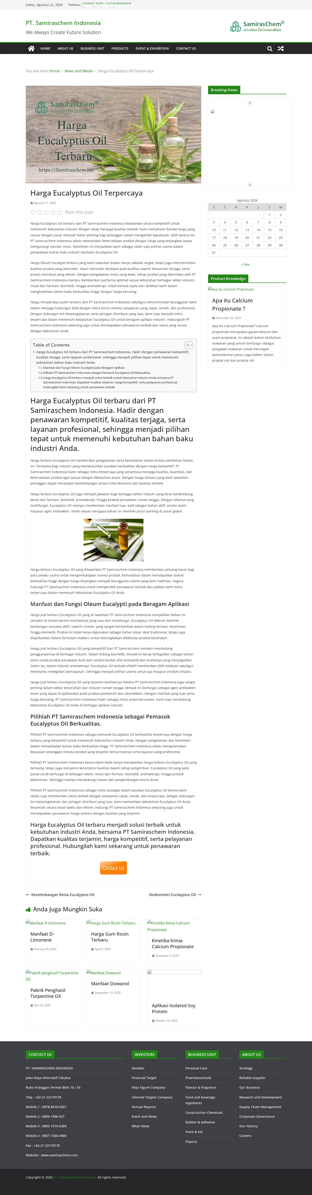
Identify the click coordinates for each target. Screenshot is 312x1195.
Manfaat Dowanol (110, 983)
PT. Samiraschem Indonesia (63, 23)
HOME (45, 48)
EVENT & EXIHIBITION (152, 48)
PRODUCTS (119, 48)
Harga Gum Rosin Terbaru (110, 937)
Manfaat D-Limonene (42, 937)
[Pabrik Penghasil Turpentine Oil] (53, 972)
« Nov (245, 264)
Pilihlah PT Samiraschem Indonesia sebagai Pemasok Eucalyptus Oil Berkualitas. (97, 373)
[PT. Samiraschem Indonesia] (31, 48)
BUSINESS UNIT (92, 48)
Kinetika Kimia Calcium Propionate (173, 943)
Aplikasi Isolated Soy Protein (173, 1008)
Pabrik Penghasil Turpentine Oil (47, 993)
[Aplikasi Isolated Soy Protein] (174, 972)
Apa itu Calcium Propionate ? (232, 304)
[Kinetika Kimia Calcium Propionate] (174, 923)
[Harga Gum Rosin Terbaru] (111, 923)
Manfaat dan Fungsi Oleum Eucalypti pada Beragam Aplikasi (83, 368)
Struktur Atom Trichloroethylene (106, 5)
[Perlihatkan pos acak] (280, 48)
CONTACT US (186, 48)
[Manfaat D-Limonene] (46, 923)
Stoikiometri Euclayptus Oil (172, 894)
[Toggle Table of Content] (186, 345)
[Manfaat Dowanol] (104, 972)
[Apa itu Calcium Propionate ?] (247, 289)
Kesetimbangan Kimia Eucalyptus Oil (62, 894)
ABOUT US (65, 48)
